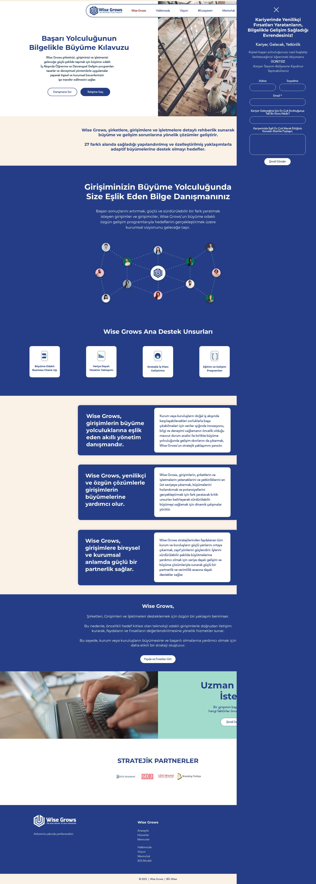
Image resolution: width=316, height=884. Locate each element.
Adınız (262, 80)
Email (276, 95)
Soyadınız (292, 80)
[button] (276, 9)
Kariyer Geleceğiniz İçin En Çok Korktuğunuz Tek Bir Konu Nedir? (277, 112)
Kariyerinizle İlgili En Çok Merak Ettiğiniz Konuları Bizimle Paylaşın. (277, 130)
